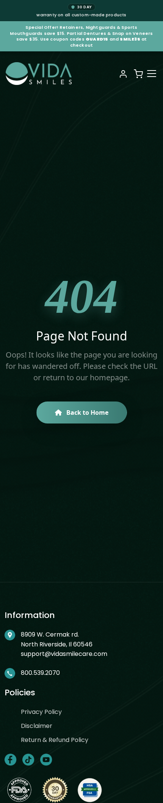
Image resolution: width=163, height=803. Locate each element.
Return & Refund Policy (54, 740)
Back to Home (86, 412)
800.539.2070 (40, 672)
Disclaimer (36, 725)
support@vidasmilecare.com (64, 653)
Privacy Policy (41, 711)
